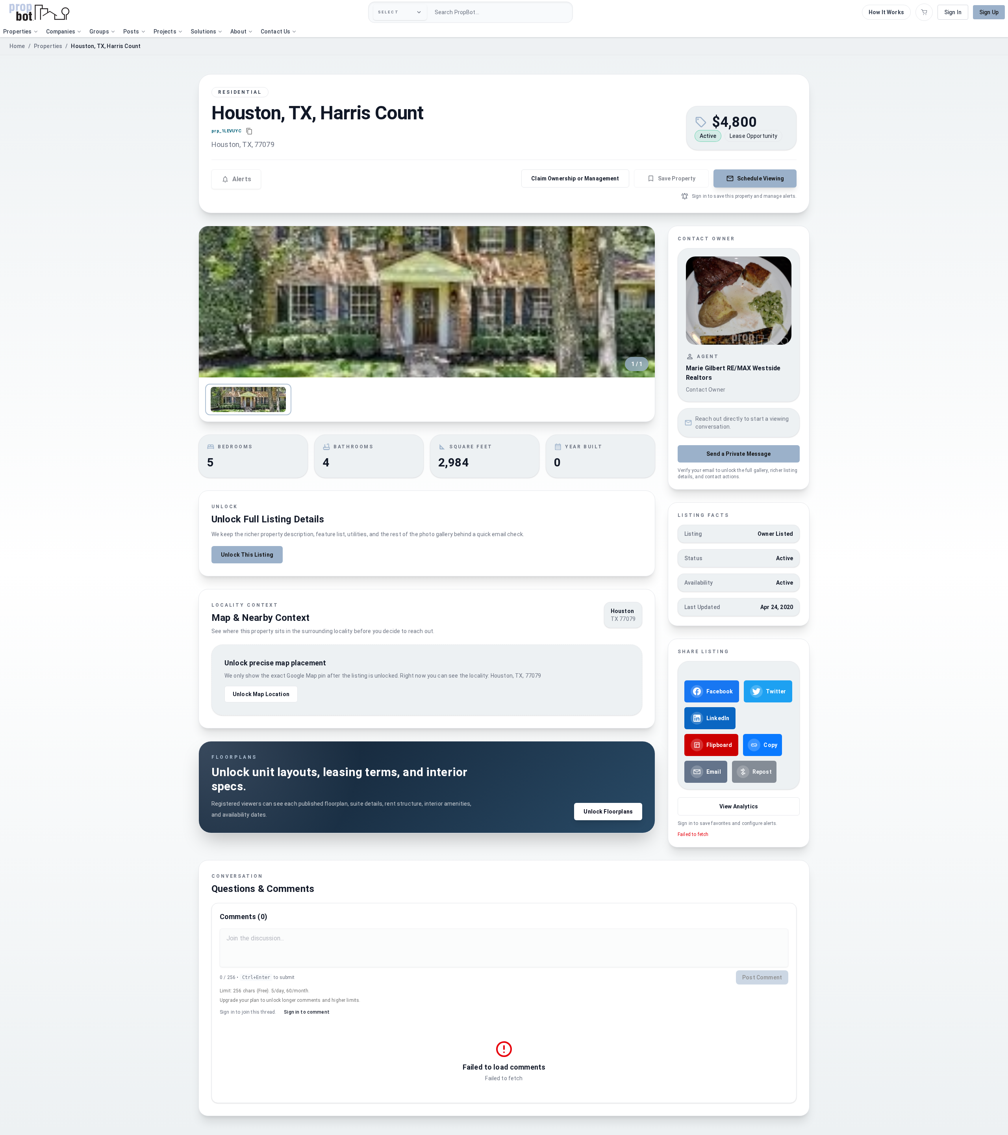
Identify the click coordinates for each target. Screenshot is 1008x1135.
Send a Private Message (738, 454)
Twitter (776, 691)
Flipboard (719, 745)
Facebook (719, 691)
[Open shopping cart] (924, 12)
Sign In (953, 12)
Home (17, 46)
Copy (770, 745)
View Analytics (738, 806)
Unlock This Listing (247, 555)
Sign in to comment (307, 1012)
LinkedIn (717, 718)
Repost (762, 772)
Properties (48, 46)
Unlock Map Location (261, 694)
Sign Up (989, 12)
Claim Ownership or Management (575, 178)
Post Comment (762, 977)
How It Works (886, 12)
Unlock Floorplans (608, 811)
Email (713, 772)
